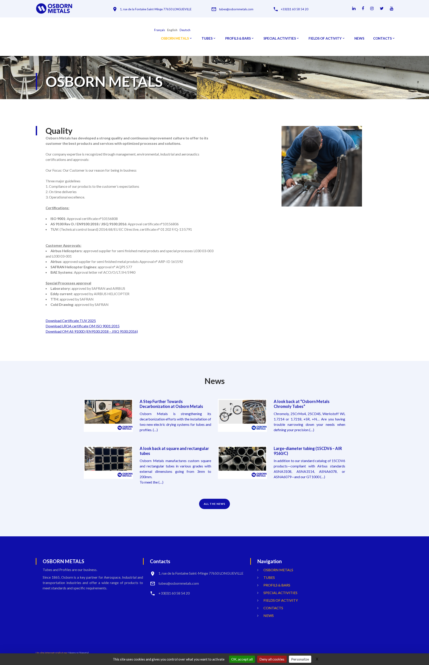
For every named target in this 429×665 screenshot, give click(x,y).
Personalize (300, 659)
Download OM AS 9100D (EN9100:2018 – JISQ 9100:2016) (92, 331)
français (159, 30)
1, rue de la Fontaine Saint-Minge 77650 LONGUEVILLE (155, 9)
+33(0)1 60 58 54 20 (294, 9)
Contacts (382, 38)
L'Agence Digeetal (78, 652)
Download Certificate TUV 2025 (71, 320)
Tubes (207, 38)
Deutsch (185, 30)
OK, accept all (242, 659)
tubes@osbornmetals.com (236, 9)
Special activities (279, 38)
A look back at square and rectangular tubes (174, 451)
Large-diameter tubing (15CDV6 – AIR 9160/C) (308, 451)
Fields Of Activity (325, 38)
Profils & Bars (238, 38)
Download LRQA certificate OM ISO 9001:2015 (83, 326)
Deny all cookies (271, 659)
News (359, 38)
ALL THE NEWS (214, 503)
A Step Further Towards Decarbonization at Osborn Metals (171, 404)
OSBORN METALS (175, 38)
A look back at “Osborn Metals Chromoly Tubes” (302, 404)
